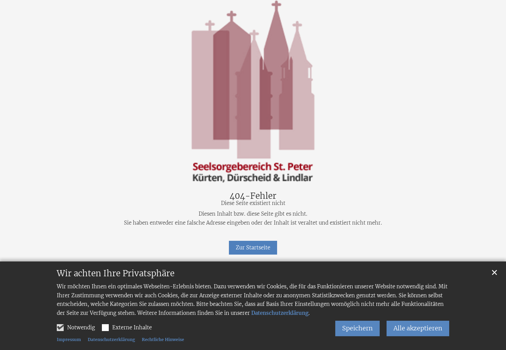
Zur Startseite (253, 247)
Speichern (357, 328)
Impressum (69, 339)
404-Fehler (253, 196)
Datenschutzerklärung (279, 313)
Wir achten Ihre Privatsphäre (116, 273)
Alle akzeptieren (417, 328)
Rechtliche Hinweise (163, 339)
